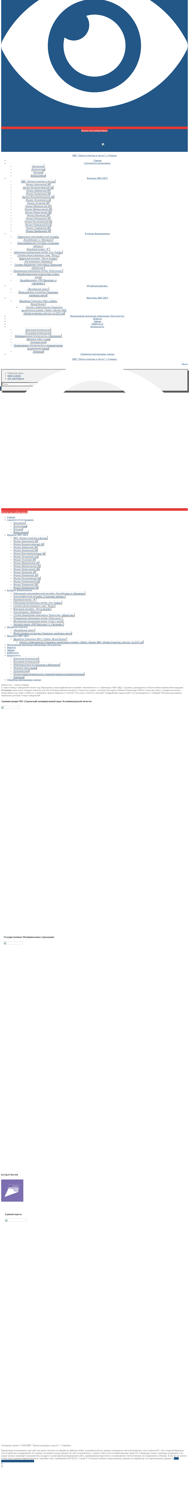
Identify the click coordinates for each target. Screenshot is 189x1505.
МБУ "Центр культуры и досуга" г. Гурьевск (94, 155)
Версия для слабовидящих (94, 130)
